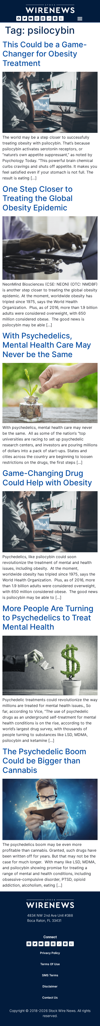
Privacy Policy (50, 953)
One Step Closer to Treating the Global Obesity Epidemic (37, 198)
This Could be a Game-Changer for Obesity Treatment (44, 54)
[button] (80, 18)
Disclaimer (50, 986)
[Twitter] (24, 18)
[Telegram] (55, 18)
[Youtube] (30, 18)
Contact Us (50, 997)
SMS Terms (50, 975)
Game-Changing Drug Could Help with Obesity (47, 477)
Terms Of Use (50, 964)
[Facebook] (18, 18)
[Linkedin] (43, 18)
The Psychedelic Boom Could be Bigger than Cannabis (44, 761)
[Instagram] (36, 18)
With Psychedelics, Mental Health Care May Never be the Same (46, 345)
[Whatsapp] (61, 18)
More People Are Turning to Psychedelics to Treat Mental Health (47, 618)
